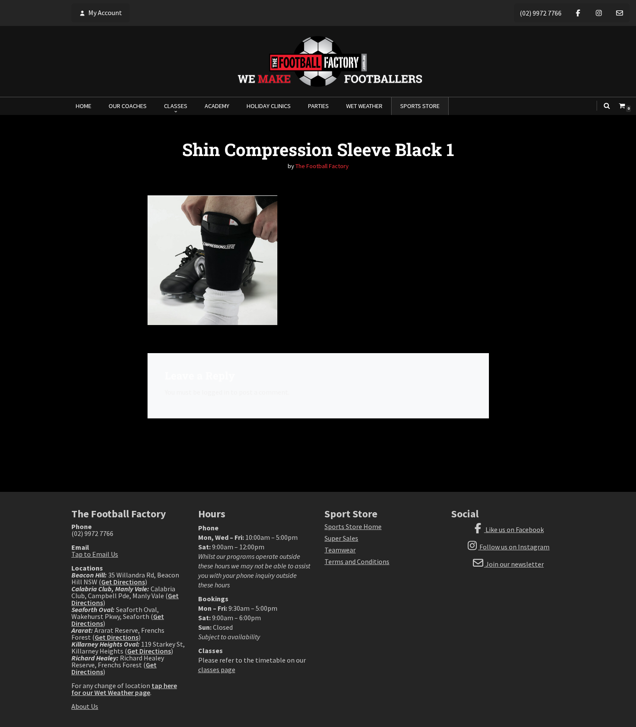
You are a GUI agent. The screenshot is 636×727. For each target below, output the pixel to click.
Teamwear (340, 549)
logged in (215, 392)
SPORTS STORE (420, 106)
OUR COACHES (128, 106)
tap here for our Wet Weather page (124, 689)
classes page (216, 669)
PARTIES (318, 106)
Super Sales (341, 538)
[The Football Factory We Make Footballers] (318, 61)
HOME (83, 106)
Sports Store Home (353, 526)
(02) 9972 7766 (541, 13)
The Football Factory (322, 166)
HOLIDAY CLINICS (269, 106)
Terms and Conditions (356, 561)
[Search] (607, 105)
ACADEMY (217, 106)
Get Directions (123, 581)
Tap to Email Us (94, 554)
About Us (84, 706)
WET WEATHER (364, 106)
